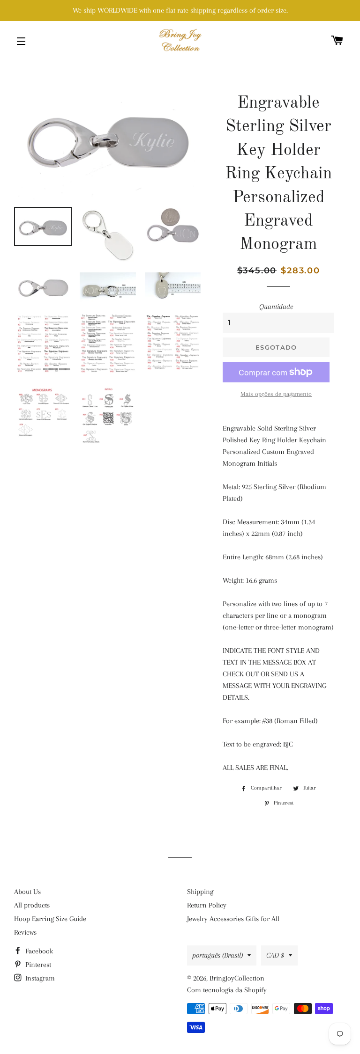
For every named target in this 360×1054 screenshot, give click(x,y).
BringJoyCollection (237, 978)
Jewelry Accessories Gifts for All (233, 919)
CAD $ (275, 955)
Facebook (38, 951)
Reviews (25, 932)
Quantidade (276, 306)
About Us (27, 891)
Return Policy (206, 905)
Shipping (200, 891)
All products (32, 905)
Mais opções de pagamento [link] (276, 393)
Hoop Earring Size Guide (50, 919)
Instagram (39, 978)
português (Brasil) (217, 955)
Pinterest (37, 964)
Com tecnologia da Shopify (227, 990)
